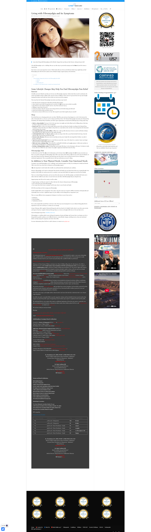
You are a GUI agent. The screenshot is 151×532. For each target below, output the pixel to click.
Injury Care (79, 8)
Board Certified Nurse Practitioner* (48, 344)
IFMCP (58, 313)
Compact (40, 330)
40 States (63, 346)
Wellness (73, 8)
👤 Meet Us (47, 527)
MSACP (44, 313)
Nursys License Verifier (49, 339)
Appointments (52, 8)
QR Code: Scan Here (106, 47)
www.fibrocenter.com (50, 212)
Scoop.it (58, 15)
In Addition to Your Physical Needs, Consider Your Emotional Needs (47, 84)
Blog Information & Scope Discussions (41, 261)
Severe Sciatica (72, 275)
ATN (65, 313)
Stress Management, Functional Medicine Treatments (71, 277)
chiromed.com (43, 271)
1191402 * (53, 332)
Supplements (95, 8)
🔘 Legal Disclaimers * (36, 529)
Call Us (106, 8)
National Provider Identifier (39, 414)
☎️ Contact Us (39, 527)
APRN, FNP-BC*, (50, 313)
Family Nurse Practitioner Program (59, 348)
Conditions (59, 8)
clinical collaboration (48, 286)
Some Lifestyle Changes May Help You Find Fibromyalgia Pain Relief (47, 78)
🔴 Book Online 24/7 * (56, 527)
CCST (55, 313)
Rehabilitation (86, 8)
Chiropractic (66, 8)
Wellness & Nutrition (58, 273)
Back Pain (46, 275)
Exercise (38, 79)
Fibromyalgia (43, 277)
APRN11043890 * (56, 333)
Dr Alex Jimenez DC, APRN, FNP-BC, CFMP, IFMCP (42, 15)
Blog (101, 8)
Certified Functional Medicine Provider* (107, 144)
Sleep (38, 81)
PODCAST (85, 527)
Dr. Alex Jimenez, (37, 313)
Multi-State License (45, 346)
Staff (46, 8)
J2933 (63, 372)
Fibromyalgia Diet (40, 82)
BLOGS (101, 527)
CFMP (62, 313)
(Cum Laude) (62, 350)
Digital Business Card (60, 361)
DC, (42, 313)
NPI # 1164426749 (60, 371)
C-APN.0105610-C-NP (60, 335)
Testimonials (107, 527)
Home (42, 8)
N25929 (51, 337)
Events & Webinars (93, 527)
